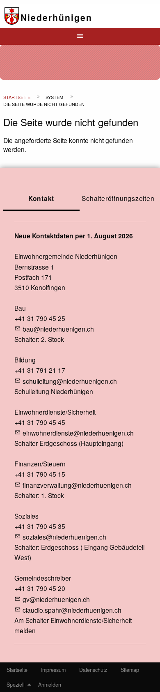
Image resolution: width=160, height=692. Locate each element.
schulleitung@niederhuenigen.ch (70, 380)
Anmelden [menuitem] (49, 684)
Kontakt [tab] (41, 198)
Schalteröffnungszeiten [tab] (118, 198)
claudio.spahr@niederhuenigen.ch (72, 609)
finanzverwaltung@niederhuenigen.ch (77, 484)
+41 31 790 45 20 (39, 588)
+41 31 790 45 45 (39, 422)
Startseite (16, 97)
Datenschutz (93, 670)
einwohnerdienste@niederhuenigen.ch (78, 432)
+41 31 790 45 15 (39, 473)
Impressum (53, 670)
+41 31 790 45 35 (39, 526)
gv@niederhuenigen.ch (56, 599)
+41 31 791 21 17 (39, 369)
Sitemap (130, 670)
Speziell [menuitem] (16, 684)
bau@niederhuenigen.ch (58, 328)
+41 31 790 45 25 (39, 318)
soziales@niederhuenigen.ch (64, 536)
